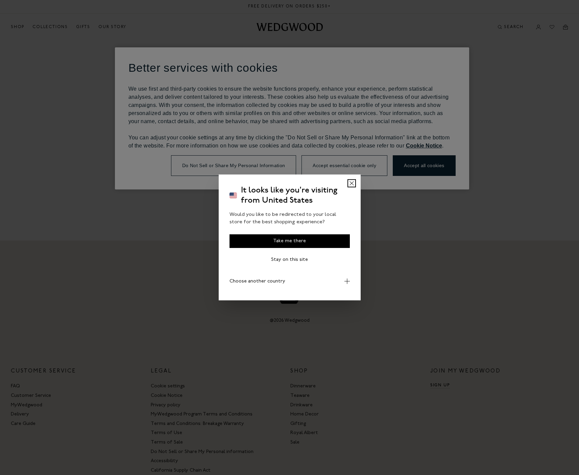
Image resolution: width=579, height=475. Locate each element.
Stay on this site (289, 259)
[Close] (351, 183)
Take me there (289, 241)
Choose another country (257, 281)
